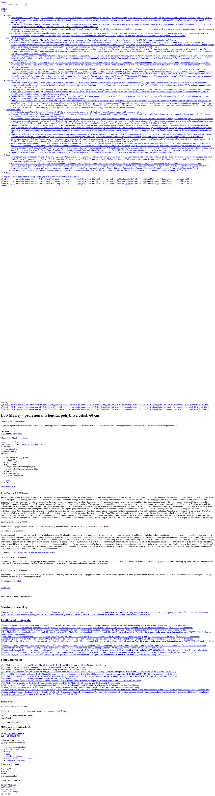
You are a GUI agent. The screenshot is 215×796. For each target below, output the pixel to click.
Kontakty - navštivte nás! (16, 749)
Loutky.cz (5, 2)
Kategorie (6, 177)
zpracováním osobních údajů (48, 711)
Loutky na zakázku (13, 80)
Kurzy (8, 155)
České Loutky (100, 665)
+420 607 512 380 (13, 734)
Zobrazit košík (22, 438)
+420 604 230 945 (12, 736)
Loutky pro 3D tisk (13, 110)
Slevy (8, 172)
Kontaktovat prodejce (9, 449)
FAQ (8, 754)
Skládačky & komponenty (16, 38)
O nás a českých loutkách (16, 747)
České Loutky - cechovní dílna (13, 421)
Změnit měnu (16, 434)
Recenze (9, 482)
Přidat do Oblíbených (9, 442)
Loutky (9, 15)
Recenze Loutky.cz (8, 486)
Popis (8, 480)
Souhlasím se (43, 711)
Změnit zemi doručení (29, 444)
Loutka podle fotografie (37, 177)
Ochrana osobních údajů (15, 760)
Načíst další (5, 588)
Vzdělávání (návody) (14, 756)
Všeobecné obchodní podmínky (18, 758)
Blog (8, 751)
